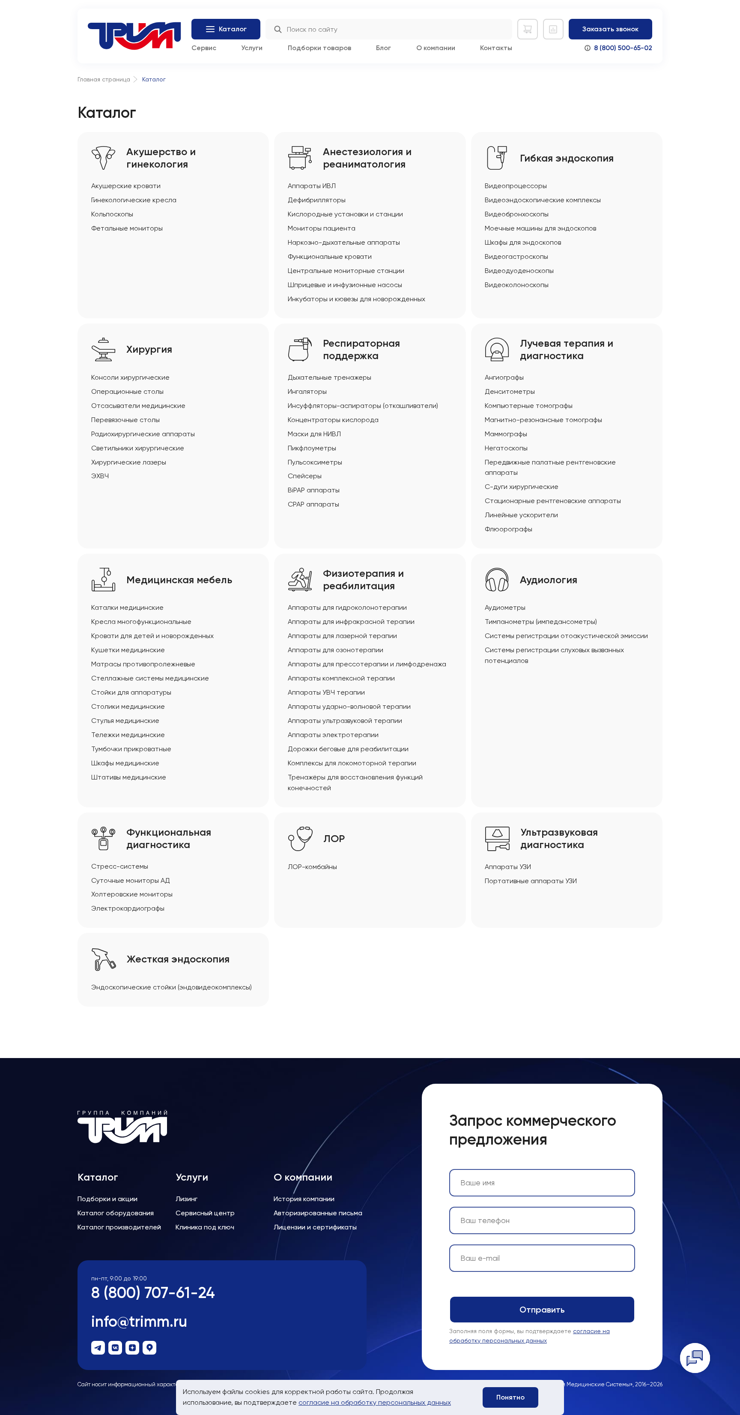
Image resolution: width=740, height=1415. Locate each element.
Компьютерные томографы (529, 406)
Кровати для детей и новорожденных (152, 636)
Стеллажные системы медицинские (150, 678)
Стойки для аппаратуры (131, 692)
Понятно (510, 1397)
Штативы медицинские (128, 777)
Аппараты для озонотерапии (335, 650)
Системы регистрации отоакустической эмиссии (566, 636)
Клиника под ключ (205, 1227)
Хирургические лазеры (128, 462)
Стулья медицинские (125, 720)
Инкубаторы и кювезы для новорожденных (356, 299)
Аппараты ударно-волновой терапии (349, 706)
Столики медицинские (128, 706)
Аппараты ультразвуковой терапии (345, 720)
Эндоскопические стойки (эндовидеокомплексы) (171, 987)
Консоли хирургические (130, 377)
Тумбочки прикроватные (131, 749)
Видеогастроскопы (516, 256)
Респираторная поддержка (361, 349)
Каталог (98, 1177)
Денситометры (510, 391)
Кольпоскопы (112, 214)
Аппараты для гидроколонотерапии (347, 607)
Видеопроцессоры (516, 186)
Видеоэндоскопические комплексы (543, 200)
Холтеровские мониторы (132, 894)
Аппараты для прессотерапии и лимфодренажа (367, 664)
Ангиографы (504, 377)
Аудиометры (505, 607)
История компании (304, 1199)
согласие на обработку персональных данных (374, 1402)
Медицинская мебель (179, 580)
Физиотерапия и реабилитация (363, 579)
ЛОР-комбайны (312, 867)
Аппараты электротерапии (333, 735)
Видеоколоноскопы (517, 285)
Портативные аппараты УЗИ (531, 881)
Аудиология (548, 580)
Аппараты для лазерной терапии (342, 636)
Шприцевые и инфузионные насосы (345, 285)
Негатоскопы (506, 448)
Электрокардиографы (127, 908)
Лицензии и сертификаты (315, 1227)
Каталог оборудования (116, 1213)
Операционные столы (127, 391)
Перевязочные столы (125, 420)
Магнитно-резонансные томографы (543, 420)
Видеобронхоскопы (517, 214)
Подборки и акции (107, 1199)
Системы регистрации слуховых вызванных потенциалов (554, 655)
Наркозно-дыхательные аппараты (344, 242)
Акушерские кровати (126, 186)
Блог (383, 48)
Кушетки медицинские (128, 650)
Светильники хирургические (137, 448)
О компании (435, 48)
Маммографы (506, 434)
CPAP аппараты (313, 504)
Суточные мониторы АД (130, 880)
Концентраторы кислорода (333, 420)
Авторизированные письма (318, 1213)
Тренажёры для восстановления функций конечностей (355, 782)
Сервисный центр (205, 1213)
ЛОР (334, 839)
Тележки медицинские (128, 735)
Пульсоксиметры (315, 462)
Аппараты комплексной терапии (341, 678)
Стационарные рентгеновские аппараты (553, 501)
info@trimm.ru (139, 1321)
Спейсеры (305, 476)
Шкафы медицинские (125, 763)
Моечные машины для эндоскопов (540, 228)
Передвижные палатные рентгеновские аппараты (550, 467)
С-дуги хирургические (521, 487)
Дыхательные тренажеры (329, 377)
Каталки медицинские (127, 607)
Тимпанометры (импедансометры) (541, 622)
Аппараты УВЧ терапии (326, 692)
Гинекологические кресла (133, 200)
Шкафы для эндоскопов (523, 242)
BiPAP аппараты (314, 490)
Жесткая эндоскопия (178, 959)
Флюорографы (508, 529)
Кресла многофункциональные (141, 622)
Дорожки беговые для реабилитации (348, 749)
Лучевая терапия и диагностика (566, 349)
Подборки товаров (319, 48)
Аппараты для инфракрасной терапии (351, 622)
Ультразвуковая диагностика (559, 838)
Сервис (203, 48)
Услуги (252, 48)
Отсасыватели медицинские (138, 406)
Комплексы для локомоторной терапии (352, 763)
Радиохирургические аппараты (143, 434)
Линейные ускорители (521, 515)
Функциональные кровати (330, 256)
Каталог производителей (119, 1227)
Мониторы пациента (321, 228)
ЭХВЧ (100, 476)
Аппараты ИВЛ (312, 186)
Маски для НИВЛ (314, 434)
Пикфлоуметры (312, 448)
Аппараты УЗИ (508, 867)
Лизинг (186, 1199)
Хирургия (149, 349)
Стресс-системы (119, 866)
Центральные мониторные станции (346, 271)
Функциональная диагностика (168, 838)
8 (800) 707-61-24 (153, 1292)
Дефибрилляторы (317, 200)
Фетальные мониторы (127, 228)
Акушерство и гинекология (161, 158)
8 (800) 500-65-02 (623, 48)
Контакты (496, 48)
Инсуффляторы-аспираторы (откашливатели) (363, 406)
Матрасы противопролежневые (143, 664)
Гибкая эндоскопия (567, 158)
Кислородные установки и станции (345, 214)
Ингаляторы (307, 391)
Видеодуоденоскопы (519, 271)
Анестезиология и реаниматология (367, 158)
